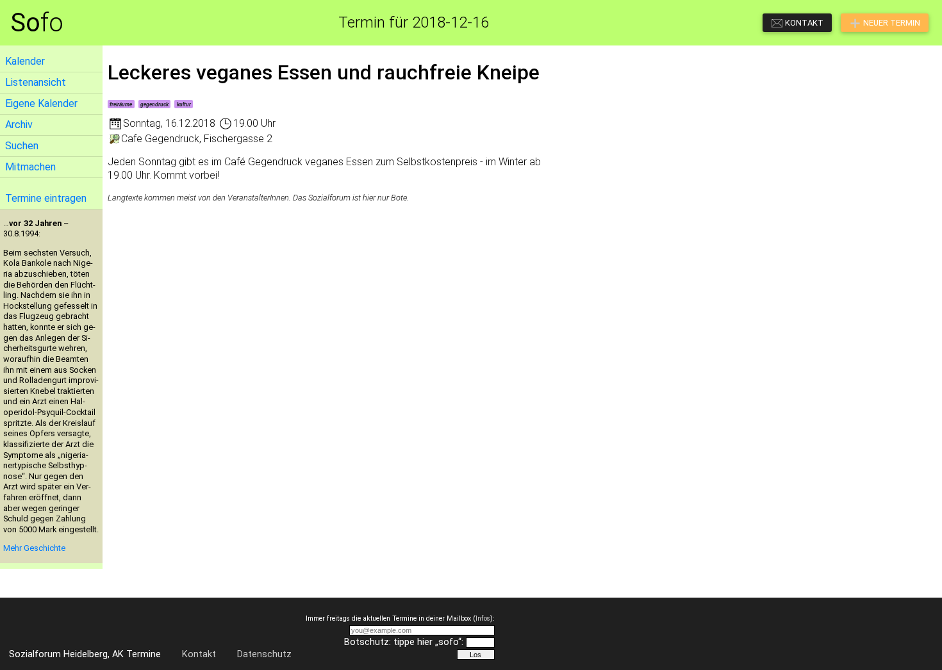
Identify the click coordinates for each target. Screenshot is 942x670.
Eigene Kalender (41, 103)
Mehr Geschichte (34, 548)
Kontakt (199, 654)
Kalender (25, 61)
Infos (482, 618)
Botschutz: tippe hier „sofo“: (403, 642)
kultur (184, 104)
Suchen (21, 146)
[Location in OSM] (114, 139)
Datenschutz (264, 654)
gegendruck (154, 104)
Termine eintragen (46, 198)
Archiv (19, 124)
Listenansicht (35, 82)
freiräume (121, 104)
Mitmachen (30, 167)
